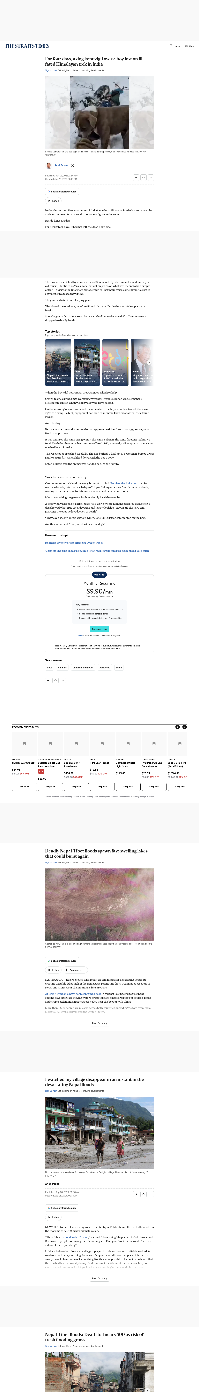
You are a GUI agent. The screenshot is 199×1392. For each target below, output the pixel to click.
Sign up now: (51, 70)
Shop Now (24, 787)
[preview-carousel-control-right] (149, 362)
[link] (27, 46)
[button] (174, 46)
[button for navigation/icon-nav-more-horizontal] (151, 177)
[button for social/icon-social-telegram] (136, 177)
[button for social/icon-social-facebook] (143, 177)
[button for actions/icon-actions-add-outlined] (72, 165)
